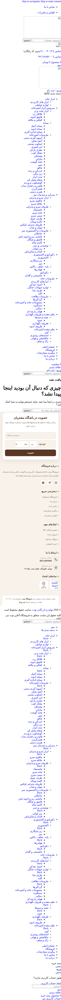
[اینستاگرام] (56, 482)
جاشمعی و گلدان (33, 275)
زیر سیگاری (36, 260)
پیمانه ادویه (36, 129)
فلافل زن (37, 114)
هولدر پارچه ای (34, 311)
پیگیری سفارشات (50, 511)
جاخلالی (38, 233)
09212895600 (46, 561)
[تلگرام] (49, 482)
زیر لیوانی (37, 248)
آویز (46, 332)
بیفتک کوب (36, 152)
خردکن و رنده (35, 170)
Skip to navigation (31, 1)
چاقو (39, 167)
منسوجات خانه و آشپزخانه (28, 302)
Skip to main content (51, 1)
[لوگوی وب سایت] (42, 37)
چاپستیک (37, 209)
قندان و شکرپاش (33, 251)
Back (45, 638)
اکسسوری (43, 257)
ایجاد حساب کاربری (51, 983)
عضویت (30, 453)
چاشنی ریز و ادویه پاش (30, 236)
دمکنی (39, 308)
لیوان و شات (35, 227)
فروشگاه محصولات (49, 497)
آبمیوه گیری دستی (33, 138)
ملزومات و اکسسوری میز (35, 230)
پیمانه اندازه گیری (33, 132)
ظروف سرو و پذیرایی (37, 206)
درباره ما (53, 501)
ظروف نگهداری (40, 323)
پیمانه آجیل (36, 126)
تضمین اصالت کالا (50, 530)
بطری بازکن (36, 149)
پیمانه (45, 123)
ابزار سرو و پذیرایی (38, 197)
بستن (58, 966)
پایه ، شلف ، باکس (39, 266)
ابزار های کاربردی (39, 102)
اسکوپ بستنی (35, 143)
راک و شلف (42, 341)
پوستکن (38, 155)
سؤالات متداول (51, 539)
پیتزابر (39, 158)
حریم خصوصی (51, 544)
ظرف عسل (36, 218)
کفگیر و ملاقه (35, 120)
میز (40, 263)
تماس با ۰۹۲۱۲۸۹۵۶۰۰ (49, 56)
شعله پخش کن (34, 179)
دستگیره (37, 305)
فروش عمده (52, 534)
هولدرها (38, 269)
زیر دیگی (37, 173)
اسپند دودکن (36, 284)
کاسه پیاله (37, 242)
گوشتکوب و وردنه (33, 182)
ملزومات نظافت (39, 296)
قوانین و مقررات (50, 515)
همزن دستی (36, 191)
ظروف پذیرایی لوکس (31, 224)
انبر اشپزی (36, 146)
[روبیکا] (43, 482)
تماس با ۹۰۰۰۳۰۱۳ (51, 51)
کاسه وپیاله (36, 221)
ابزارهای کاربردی (39, 281)
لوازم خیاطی (41, 105)
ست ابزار (37, 176)
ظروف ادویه (35, 326)
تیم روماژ (22, 602)
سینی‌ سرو (36, 215)
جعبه (39, 320)
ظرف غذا (37, 290)
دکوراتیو (44, 272)
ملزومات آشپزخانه (38, 135)
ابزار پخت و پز (41, 111)
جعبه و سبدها (41, 317)
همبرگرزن (37, 188)
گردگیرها (37, 299)
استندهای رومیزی (39, 335)
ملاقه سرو (36, 203)
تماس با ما (53, 506)
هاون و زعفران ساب (31, 185)
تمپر (40, 164)
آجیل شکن (36, 141)
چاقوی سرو (36, 200)
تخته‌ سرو (37, 212)
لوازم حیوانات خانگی (37, 287)
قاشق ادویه (36, 117)
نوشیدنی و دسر (40, 245)
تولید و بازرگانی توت (42, 609)
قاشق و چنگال (34, 239)
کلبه (40, 293)
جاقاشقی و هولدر (39, 338)
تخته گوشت (36, 161)
